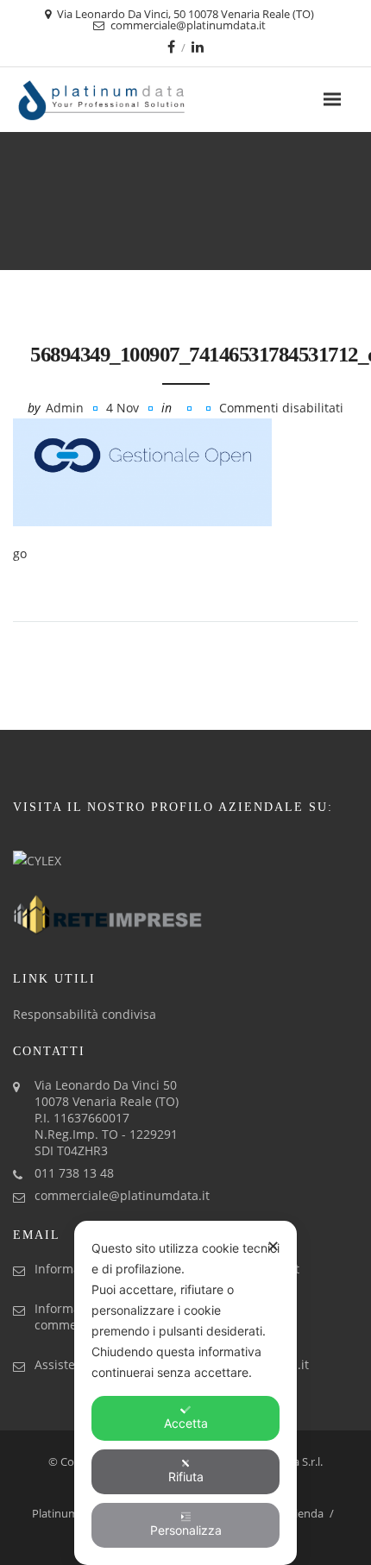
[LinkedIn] (198, 46)
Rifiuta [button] (186, 1476)
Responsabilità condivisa (84, 1014)
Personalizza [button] (186, 1530)
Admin (65, 407)
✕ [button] (273, 1246)
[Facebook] (171, 46)
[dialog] (185, 1393)
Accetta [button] (186, 1423)
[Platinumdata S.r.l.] (131, 99)
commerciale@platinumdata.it (122, 1195)
